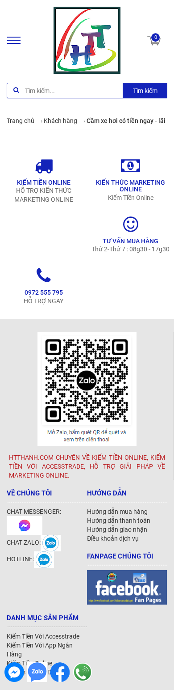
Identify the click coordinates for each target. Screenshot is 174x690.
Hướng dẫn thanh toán (118, 520)
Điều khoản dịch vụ (113, 538)
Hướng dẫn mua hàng (117, 511)
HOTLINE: (20, 559)
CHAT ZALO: (24, 542)
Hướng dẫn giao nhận (117, 529)
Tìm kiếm (145, 90)
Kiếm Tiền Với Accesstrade (43, 636)
